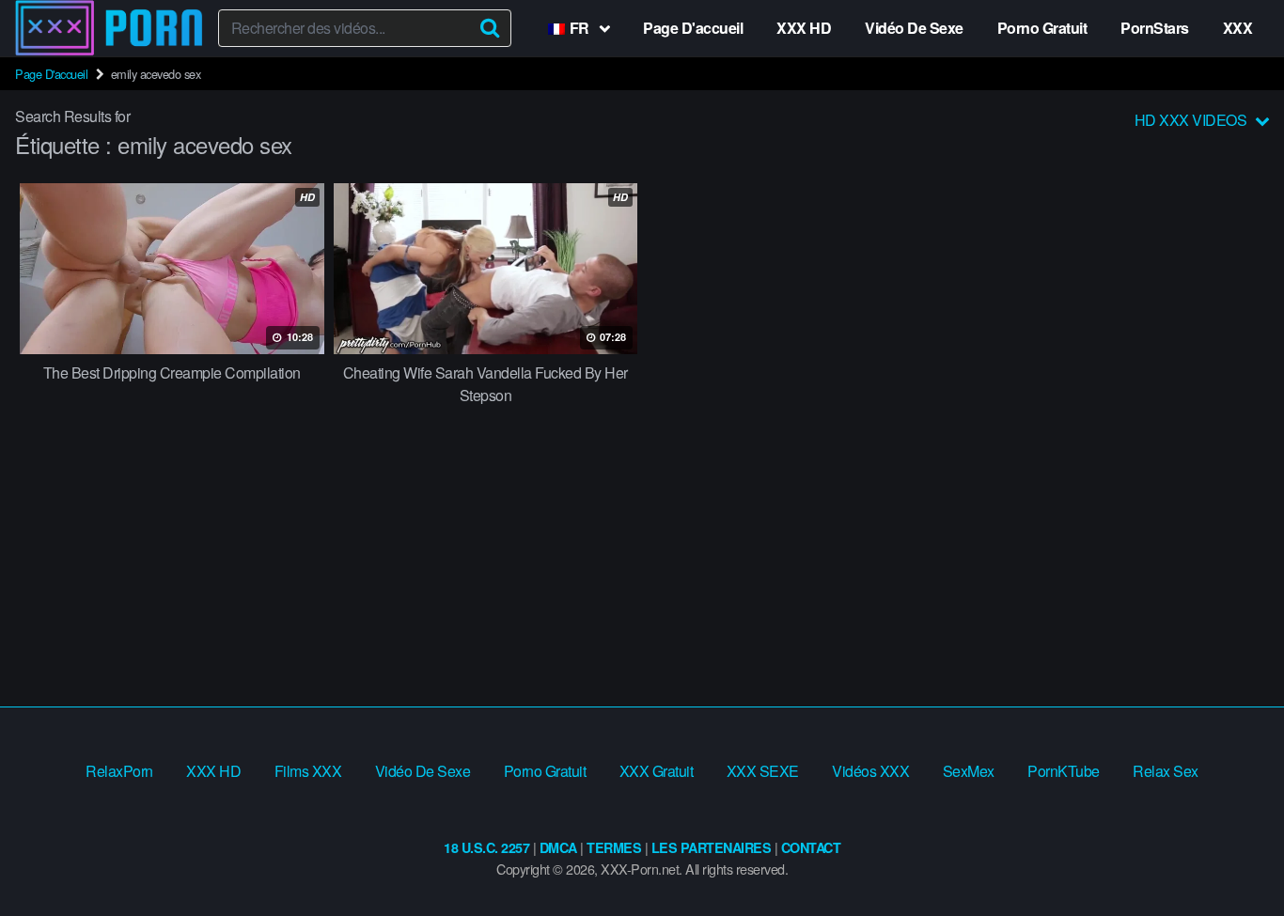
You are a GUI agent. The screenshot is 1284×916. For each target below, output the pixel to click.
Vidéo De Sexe (914, 28)
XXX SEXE (763, 771)
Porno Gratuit (1042, 28)
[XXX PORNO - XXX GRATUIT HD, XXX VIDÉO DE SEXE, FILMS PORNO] (109, 28)
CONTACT (811, 847)
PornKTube (1063, 771)
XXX (1238, 28)
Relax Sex (1165, 771)
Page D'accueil (693, 28)
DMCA (558, 847)
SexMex (968, 771)
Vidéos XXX (870, 771)
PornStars (1154, 28)
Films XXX (308, 771)
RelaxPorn (119, 771)
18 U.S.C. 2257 (486, 847)
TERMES (614, 847)
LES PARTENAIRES (711, 847)
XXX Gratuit (656, 771)
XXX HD (803, 28)
